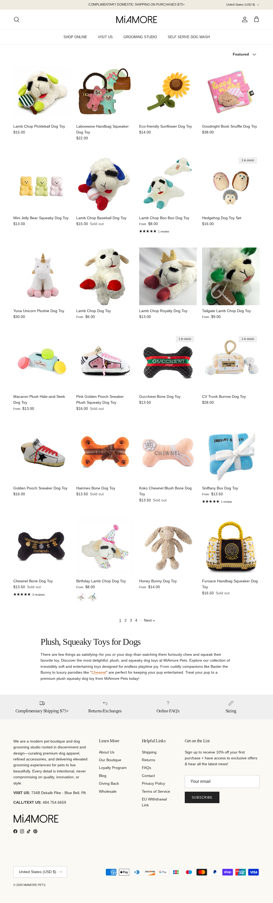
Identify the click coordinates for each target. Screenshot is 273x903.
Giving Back (109, 783)
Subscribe (202, 797)
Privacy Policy (153, 783)
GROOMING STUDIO (140, 37)
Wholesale (108, 791)
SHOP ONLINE (75, 37)
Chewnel (98, 672)
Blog (102, 776)
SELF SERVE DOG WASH (189, 37)
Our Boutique (110, 760)
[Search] (16, 19)
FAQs (146, 767)
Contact (148, 776)
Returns (148, 760)
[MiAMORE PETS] (136, 19)
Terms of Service (156, 791)
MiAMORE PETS (34, 884)
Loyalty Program (113, 767)
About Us (106, 752)
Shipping (149, 752)
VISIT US (105, 37)
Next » (149, 620)
